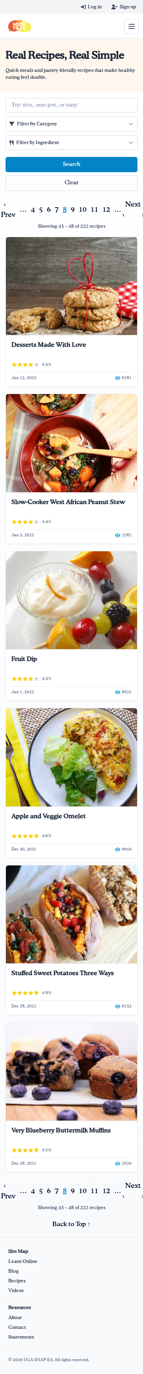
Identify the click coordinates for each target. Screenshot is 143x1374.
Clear (71, 183)
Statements (21, 1337)
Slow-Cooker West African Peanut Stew (68, 502)
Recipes (17, 1281)
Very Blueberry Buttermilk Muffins (61, 1131)
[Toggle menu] (131, 26)
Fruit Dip (24, 659)
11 (94, 209)
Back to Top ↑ (71, 1224)
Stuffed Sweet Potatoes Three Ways (62, 973)
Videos (16, 1290)
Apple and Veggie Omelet (48, 816)
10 (82, 209)
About (15, 1317)
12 (106, 209)
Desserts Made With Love (48, 345)
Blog (13, 1271)
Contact (17, 1327)
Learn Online (22, 1261)
